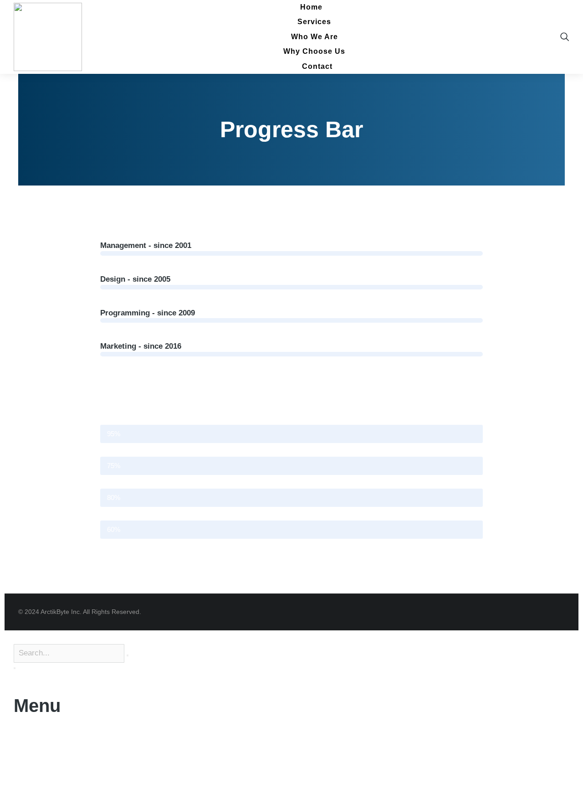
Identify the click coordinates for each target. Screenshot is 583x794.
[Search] (14, 668)
